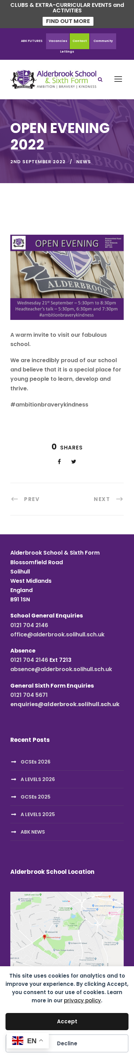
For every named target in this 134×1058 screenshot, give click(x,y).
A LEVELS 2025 (38, 814)
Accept (67, 1021)
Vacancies (58, 41)
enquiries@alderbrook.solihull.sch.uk (65, 704)
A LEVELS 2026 (38, 779)
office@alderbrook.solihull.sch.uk (57, 634)
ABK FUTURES (32, 41)
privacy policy (82, 1000)
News (83, 161)
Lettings (67, 51)
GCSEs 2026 (36, 761)
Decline (67, 1043)
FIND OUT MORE (68, 21)
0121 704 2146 (29, 625)
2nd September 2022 (38, 161)
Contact (79, 41)
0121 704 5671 (29, 695)
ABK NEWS (33, 831)
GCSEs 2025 (36, 796)
